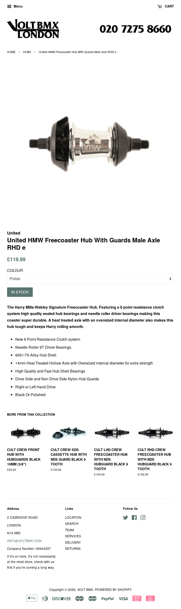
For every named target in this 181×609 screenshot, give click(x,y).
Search (71, 523)
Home (11, 52)
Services (73, 536)
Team (69, 529)
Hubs (27, 52)
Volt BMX (85, 589)
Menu (18, 6)
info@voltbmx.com (24, 540)
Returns (73, 548)
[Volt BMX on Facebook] (134, 518)
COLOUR (15, 270)
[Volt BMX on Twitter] (125, 518)
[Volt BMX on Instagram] (142, 518)
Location (73, 517)
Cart (169, 6)
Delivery (73, 542)
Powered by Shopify (113, 589)
